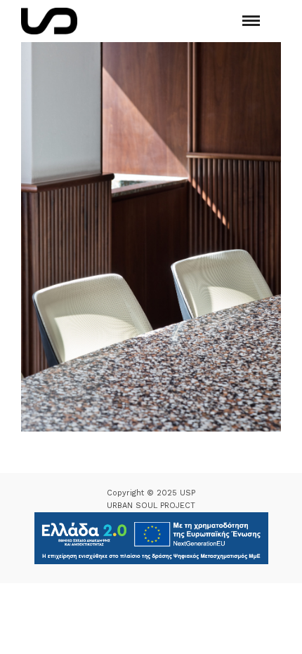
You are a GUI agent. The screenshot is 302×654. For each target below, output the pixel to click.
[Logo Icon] (49, 21)
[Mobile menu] (251, 20)
